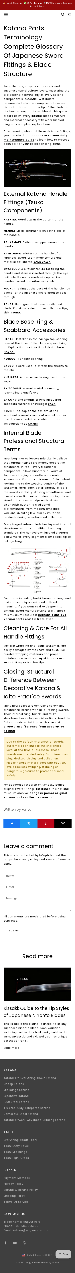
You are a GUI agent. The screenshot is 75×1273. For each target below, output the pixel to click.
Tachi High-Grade (16, 1158)
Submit (14, 930)
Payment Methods (17, 1178)
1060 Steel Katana (16, 1102)
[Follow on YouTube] (15, 1243)
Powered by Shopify (49, 1262)
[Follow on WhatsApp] (24, 1243)
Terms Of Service (16, 1202)
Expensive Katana (16, 1096)
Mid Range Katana (16, 1090)
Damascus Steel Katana (21, 1114)
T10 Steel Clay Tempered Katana (27, 1108)
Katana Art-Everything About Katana (30, 1078)
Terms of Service (58, 859)
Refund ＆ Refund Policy (21, 1190)
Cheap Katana (14, 1084)
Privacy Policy (29, 859)
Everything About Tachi (20, 1140)
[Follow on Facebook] (5, 1243)
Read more (11, 1048)
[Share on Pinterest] (46, 824)
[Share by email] (63, 824)
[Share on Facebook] (12, 824)
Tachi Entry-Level (16, 1146)
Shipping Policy (14, 1196)
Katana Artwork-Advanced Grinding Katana (34, 1120)
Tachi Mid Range (15, 1152)
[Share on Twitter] (29, 824)
